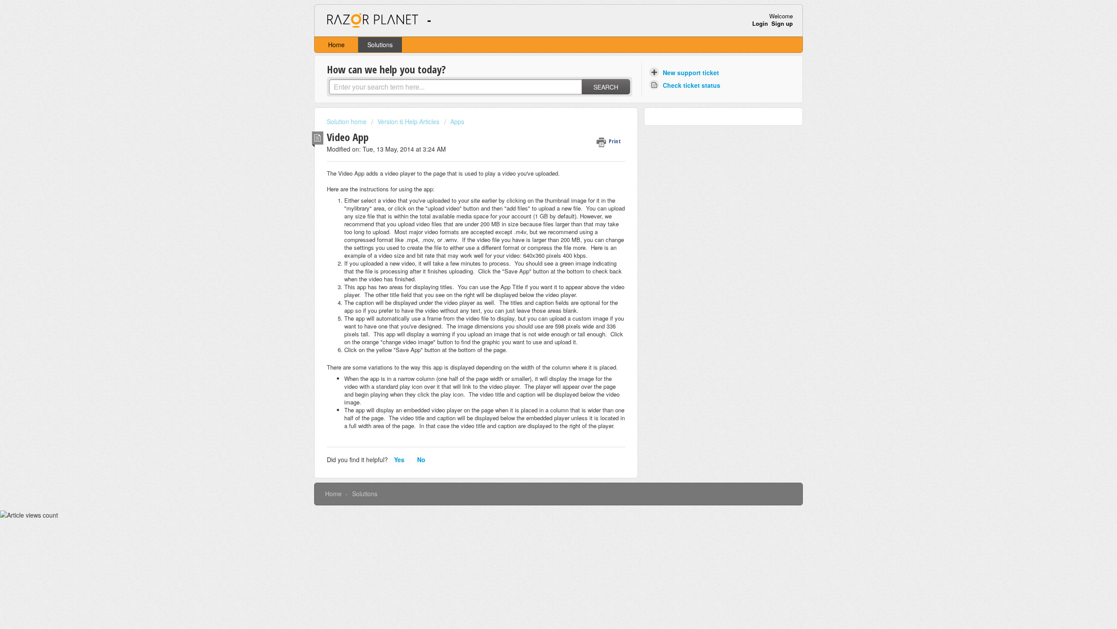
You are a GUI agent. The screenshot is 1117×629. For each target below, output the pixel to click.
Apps (457, 121)
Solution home (347, 121)
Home (336, 44)
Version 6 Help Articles (408, 121)
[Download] (542, 203)
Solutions (380, 44)
